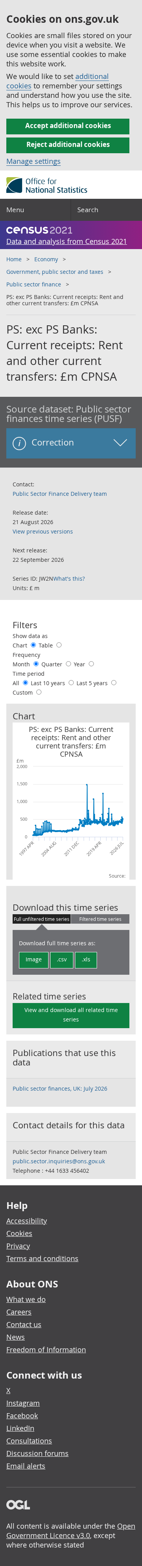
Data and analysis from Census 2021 (66, 241)
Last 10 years (49, 683)
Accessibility (26, 1220)
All (17, 683)
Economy (46, 259)
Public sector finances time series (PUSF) (68, 414)
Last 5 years (93, 683)
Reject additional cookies (68, 144)
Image (34, 959)
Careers (19, 1312)
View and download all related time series (71, 1014)
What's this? (69, 578)
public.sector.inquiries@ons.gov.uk (59, 1161)
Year (80, 664)
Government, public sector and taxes (54, 271)
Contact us (23, 1324)
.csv (62, 959)
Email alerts (25, 1466)
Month (22, 664)
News (15, 1337)
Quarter (52, 664)
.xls (86, 959)
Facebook (22, 1415)
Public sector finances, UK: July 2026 (60, 1088)
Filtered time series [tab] (100, 919)
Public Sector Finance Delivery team (60, 493)
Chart (21, 645)
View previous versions (43, 531)
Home (14, 259)
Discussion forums (37, 1453)
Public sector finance (33, 284)
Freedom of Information (46, 1349)
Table (46, 645)
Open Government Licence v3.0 (70, 1530)
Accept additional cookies (68, 125)
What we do (26, 1299)
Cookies (19, 1233)
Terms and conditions (42, 1258)
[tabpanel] (71, 952)
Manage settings (33, 161)
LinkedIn (20, 1428)
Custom (23, 692)
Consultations (29, 1440)
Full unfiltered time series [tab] (41, 919)
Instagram (23, 1403)
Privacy (18, 1246)
